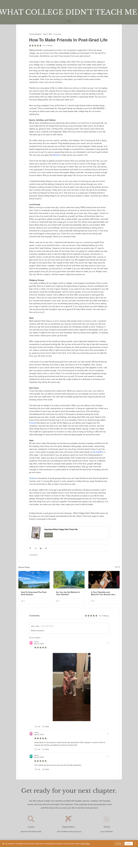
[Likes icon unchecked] (35, 726)
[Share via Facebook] (30, 548)
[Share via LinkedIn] (41, 548)
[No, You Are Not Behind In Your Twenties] (69, 579)
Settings (118, 843)
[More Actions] (107, 642)
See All (117, 567)
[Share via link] (46, 548)
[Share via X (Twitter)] (35, 548)
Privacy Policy (85, 843)
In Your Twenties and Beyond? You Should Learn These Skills (103, 593)
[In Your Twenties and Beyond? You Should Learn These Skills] (104, 579)
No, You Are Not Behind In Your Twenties (68, 593)
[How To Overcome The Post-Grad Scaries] (34, 579)
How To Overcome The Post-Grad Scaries (34, 593)
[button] (69, 533)
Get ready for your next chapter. (69, 790)
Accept (128, 843)
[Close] (135, 843)
